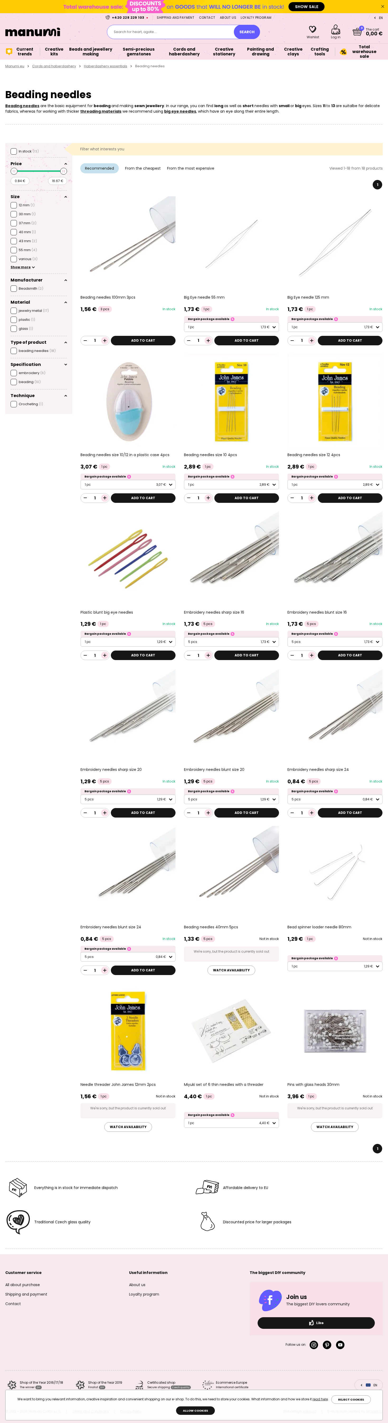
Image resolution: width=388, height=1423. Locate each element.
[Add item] (104, 340)
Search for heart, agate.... (135, 31)
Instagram (315, 1345)
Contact (207, 17)
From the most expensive (190, 168)
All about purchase (22, 1284)
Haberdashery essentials (105, 66)
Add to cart (143, 340)
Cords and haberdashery (54, 66)
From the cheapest (143, 168)
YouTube (341, 1345)
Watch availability (231, 970)
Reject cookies (351, 1399)
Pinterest (328, 1345)
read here (320, 1399)
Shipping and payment (175, 17)
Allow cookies (195, 1410)
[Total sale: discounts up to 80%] (194, 6)
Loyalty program (256, 17)
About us (228, 17)
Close (382, 6)
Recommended (99, 168)
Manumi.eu (14, 66)
